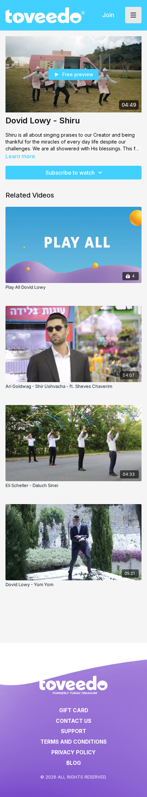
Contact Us (73, 721)
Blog (73, 763)
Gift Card (73, 710)
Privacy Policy (73, 752)
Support (73, 731)
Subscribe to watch (70, 172)
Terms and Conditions (73, 742)
